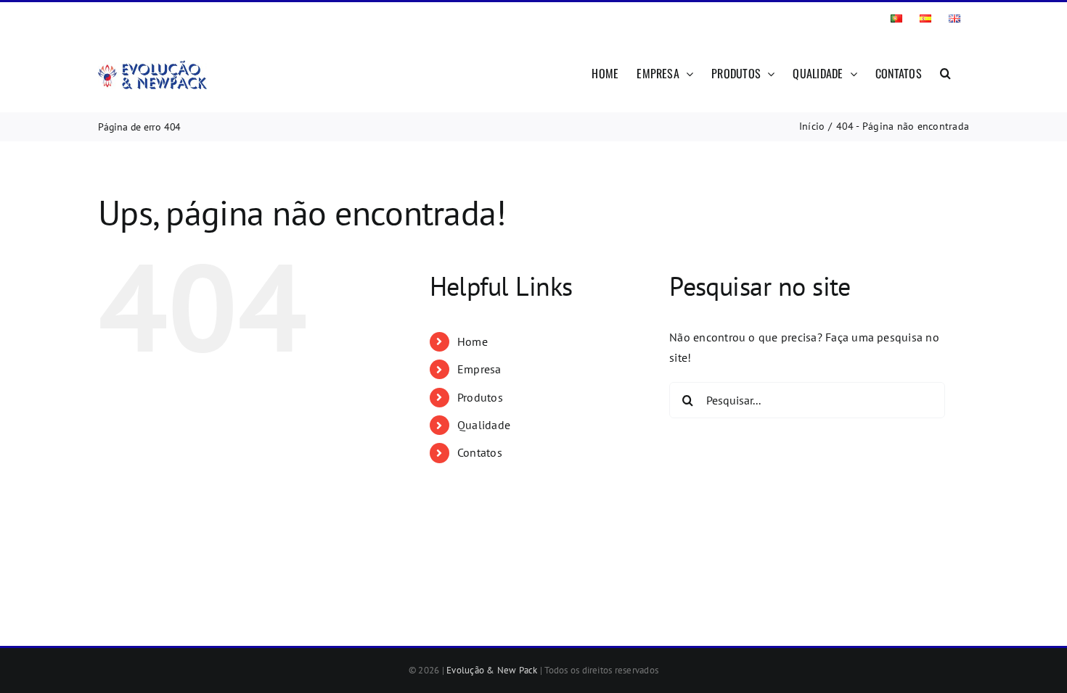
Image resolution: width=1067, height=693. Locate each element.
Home (472, 341)
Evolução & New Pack (492, 670)
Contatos (479, 452)
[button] (945, 72)
